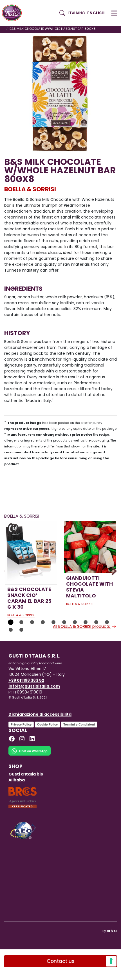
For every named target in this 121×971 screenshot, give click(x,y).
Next (112, 571)
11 (11, 630)
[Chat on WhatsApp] (29, 754)
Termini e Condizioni (79, 724)
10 (107, 622)
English (95, 13)
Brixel (112, 931)
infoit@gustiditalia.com (34, 686)
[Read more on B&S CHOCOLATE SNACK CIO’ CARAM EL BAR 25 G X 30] (31, 552)
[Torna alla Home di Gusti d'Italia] (14, 13)
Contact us (61, 961)
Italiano (76, 13)
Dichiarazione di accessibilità (39, 714)
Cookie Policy (47, 724)
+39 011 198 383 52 (26, 680)
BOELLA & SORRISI (30, 189)
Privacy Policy (21, 724)
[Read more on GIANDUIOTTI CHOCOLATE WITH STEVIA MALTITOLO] (90, 547)
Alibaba (16, 780)
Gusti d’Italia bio (25, 774)
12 (21, 630)
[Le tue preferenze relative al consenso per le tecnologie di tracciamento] (111, 961)
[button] (114, 13)
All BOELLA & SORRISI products (82, 626)
